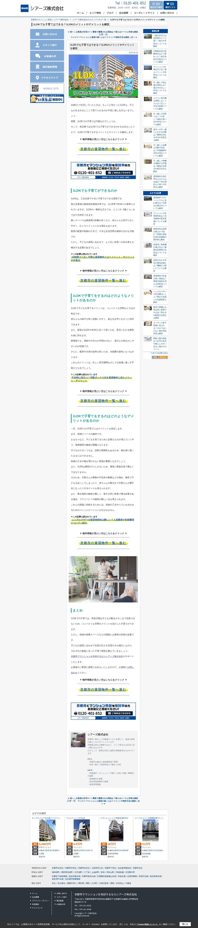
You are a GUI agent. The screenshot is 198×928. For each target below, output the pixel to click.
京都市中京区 (118, 850)
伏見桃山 (119, 883)
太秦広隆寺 (103, 883)
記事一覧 (103, 34)
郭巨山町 (111, 872)
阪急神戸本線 (58, 879)
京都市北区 (137, 868)
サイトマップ (37, 908)
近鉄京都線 (132, 876)
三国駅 (41, 854)
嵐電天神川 (71, 883)
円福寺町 (161, 850)
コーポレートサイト (144, 12)
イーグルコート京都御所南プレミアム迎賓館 (153, 818)
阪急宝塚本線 (156, 876)
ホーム (80, 12)
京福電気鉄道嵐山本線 (106, 876)
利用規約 (35, 904)
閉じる (185, 924)
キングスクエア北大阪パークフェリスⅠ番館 (50, 818)
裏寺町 (126, 850)
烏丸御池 (61, 883)
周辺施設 (60, 900)
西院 (88, 883)
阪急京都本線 (75, 876)
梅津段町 (56, 872)
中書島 (128, 883)
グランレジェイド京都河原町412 (114, 818)
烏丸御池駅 (146, 854)
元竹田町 (78, 872)
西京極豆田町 (67, 872)
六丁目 (87, 872)
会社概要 (123, 12)
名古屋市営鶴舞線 (72, 879)
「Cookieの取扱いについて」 (147, 924)
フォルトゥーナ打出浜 (75, 818)
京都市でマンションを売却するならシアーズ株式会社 (97, 656)
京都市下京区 (110, 868)
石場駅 (76, 854)
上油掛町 (95, 872)
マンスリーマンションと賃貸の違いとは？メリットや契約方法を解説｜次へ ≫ (104, 37)
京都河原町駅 (113, 854)
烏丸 (54, 883)
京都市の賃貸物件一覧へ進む (103, 149)
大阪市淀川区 (49, 850)
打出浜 (86, 850)
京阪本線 (122, 876)
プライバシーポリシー (40, 900)
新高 (56, 850)
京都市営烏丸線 (89, 876)
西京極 (81, 883)
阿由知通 (120, 872)
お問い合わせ (167, 12)
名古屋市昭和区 (124, 868)
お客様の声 (61, 904)
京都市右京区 (57, 868)
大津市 (81, 850)
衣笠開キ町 (130, 872)
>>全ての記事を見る (159, 353)
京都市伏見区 (84, 868)
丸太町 (94, 883)
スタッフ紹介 (62, 897)
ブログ (110, 12)
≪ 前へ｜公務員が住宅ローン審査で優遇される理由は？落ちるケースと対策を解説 (103, 32)
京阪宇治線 (143, 876)
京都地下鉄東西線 (59, 876)
